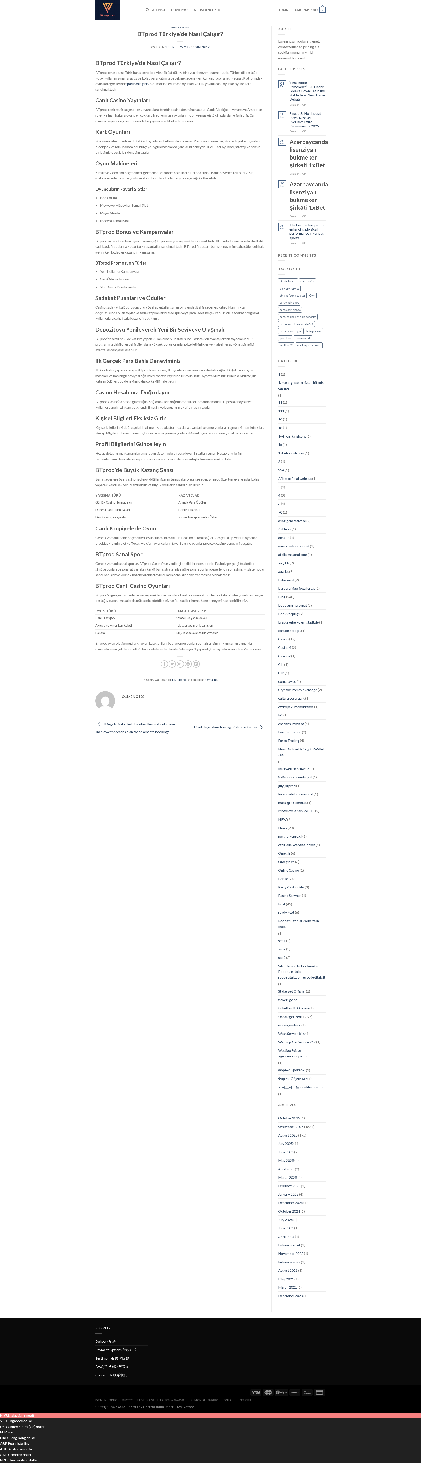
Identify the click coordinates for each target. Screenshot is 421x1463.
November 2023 (290, 1253)
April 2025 (286, 1169)
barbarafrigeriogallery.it (296, 588)
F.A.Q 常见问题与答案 (112, 1366)
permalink (211, 679)
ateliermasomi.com (292, 554)
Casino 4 (284, 647)
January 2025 (288, 1194)
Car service (307, 281)
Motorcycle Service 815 (296, 811)
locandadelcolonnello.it (295, 794)
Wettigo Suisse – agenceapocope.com (293, 1053)
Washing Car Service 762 (297, 1042)
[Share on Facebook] (164, 664)
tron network (303, 338)
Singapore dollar (20, 1421)
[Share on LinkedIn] (196, 664)
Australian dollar (20, 1449)
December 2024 (290, 1203)
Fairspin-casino (289, 732)
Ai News (284, 529)
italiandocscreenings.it (295, 777)
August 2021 (288, 1270)
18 (280, 428)
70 (280, 512)
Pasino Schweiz (289, 895)
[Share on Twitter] (172, 664)
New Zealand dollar (23, 1460)
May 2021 (286, 1279)
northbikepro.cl (290, 836)
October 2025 (289, 1118)
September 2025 (290, 1126)
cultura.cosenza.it (291, 698)
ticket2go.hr (287, 1000)
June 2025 (286, 1152)
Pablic (283, 878)
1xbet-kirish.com (291, 453)
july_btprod (180, 27)
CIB (281, 673)
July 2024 (285, 1220)
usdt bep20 (286, 345)
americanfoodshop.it (293, 546)
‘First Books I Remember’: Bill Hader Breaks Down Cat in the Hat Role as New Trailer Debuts (307, 90)
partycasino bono (290, 310)
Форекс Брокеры (291, 1070)
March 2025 (287, 1177)
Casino (283, 639)
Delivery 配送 (105, 1341)
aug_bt (283, 571)
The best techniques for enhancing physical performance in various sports (307, 231)
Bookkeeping (288, 614)
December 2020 (290, 1296)
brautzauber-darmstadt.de (298, 622)
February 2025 (289, 1186)
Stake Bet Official (291, 991)
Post (281, 904)
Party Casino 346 (291, 887)
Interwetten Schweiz (293, 768)
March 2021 (287, 1287)
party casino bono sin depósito (298, 317)
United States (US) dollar (26, 1426)
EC (280, 715)
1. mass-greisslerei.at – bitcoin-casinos (301, 385)
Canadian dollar (20, 1454)
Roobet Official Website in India (298, 924)
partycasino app (289, 302)
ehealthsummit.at (291, 724)
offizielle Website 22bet (296, 845)
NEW (282, 819)
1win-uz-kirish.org (292, 436)
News (282, 828)
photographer (313, 331)
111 (281, 411)
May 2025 (286, 1160)
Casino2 (284, 656)
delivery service (289, 288)
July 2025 (285, 1143)
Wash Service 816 (291, 1033)
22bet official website (295, 478)
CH (281, 664)
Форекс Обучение (292, 1078)
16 (280, 419)
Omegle (284, 853)
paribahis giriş (138, 84)
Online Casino (288, 870)
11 (280, 402)
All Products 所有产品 (169, 10)
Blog (281, 597)
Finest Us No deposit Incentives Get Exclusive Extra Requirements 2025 (305, 119)
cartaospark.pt (289, 630)
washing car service (309, 345)
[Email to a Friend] (180, 664)
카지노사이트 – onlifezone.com (301, 1087)
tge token (285, 338)
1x (280, 444)
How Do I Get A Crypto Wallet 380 (301, 752)
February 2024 (289, 1245)
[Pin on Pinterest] (188, 664)
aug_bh (283, 563)
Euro (10, 1432)
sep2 (281, 949)
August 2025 (288, 1135)
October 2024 (289, 1211)
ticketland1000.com (293, 1008)
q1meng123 (202, 47)
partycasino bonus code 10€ (297, 324)
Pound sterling (19, 1443)
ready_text (286, 912)
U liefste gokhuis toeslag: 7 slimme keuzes (226, 727)
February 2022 (289, 1262)
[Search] (147, 10)
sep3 (281, 957)
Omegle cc (286, 862)
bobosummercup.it (292, 605)
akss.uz (283, 538)
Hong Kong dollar (22, 1438)
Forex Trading (288, 740)
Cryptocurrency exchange (297, 690)
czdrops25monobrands (296, 707)
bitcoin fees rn (288, 281)
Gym (312, 295)
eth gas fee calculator (292, 295)
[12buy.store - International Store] (117, 10)
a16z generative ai (292, 521)
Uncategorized (289, 1016)
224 (281, 470)
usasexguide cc (289, 1025)
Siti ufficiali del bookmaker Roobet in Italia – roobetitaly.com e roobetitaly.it (301, 971)
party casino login (290, 331)
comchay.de (287, 681)
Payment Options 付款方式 (115, 1350)
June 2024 (286, 1228)
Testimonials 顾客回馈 (112, 1358)
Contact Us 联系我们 (111, 1375)
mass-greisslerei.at (292, 802)
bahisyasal (286, 580)
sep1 (281, 940)
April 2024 (286, 1236)
